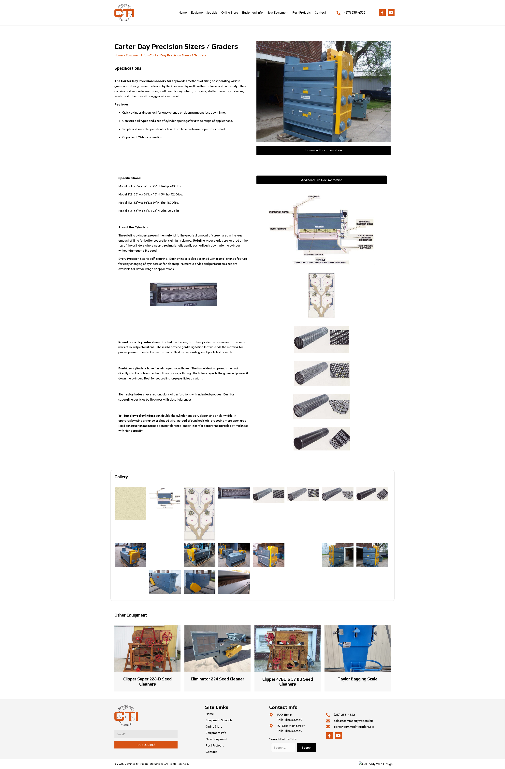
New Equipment (216, 739)
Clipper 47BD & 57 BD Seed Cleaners (287, 682)
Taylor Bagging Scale (358, 678)
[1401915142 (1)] (268, 555)
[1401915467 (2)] (165, 582)
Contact (211, 752)
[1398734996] (338, 494)
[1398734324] (165, 498)
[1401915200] (372, 555)
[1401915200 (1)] (338, 555)
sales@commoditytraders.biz (353, 721)
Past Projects (215, 745)
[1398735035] (372, 494)
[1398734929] (303, 494)
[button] (382, 12)
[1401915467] (234, 582)
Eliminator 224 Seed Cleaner (217, 678)
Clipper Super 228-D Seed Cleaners (147, 681)
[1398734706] (234, 493)
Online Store (214, 726)
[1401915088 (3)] (199, 555)
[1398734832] (268, 495)
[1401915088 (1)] (130, 555)
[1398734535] (199, 514)
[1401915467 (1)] (130, 582)
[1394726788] (130, 503)
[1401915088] (234, 555)
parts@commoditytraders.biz (354, 727)
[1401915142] (303, 555)
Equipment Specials (219, 720)
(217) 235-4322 (354, 12)
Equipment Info (136, 55)
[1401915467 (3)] (199, 582)
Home (118, 55)
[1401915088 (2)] (165, 555)
